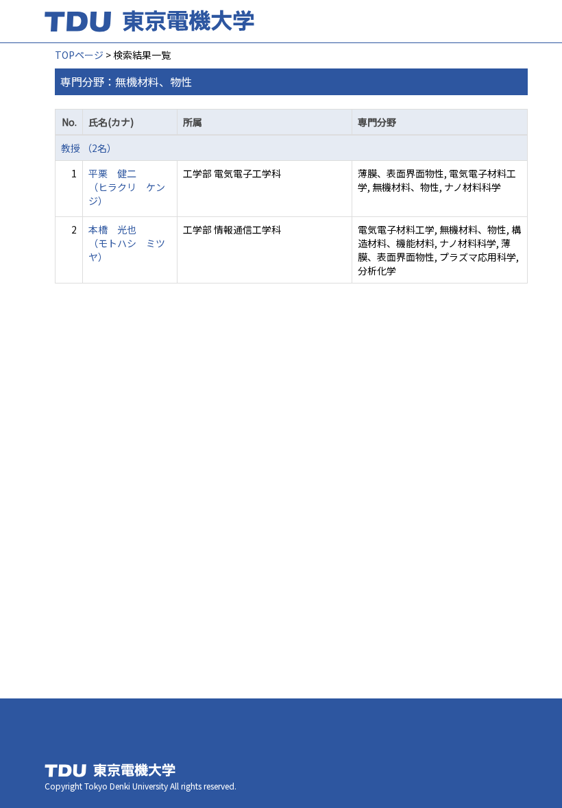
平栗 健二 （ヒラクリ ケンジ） (126, 186)
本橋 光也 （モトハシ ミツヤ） (126, 243)
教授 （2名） (89, 148)
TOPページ (79, 55)
